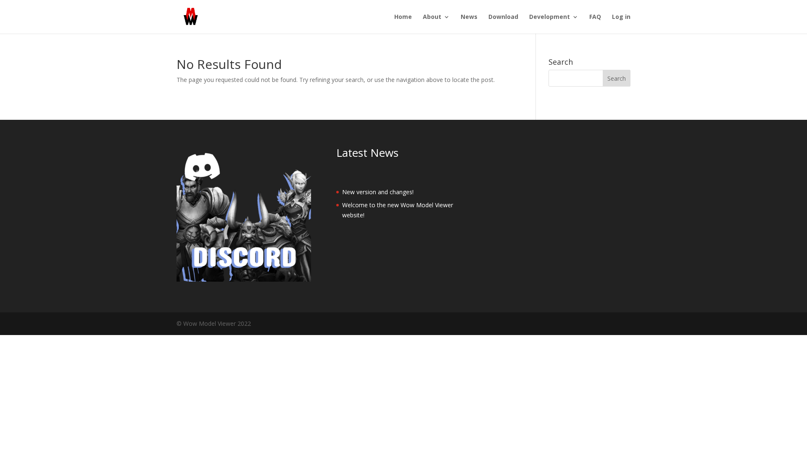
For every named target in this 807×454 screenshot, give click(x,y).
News (469, 17)
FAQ (595, 17)
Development (549, 17)
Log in (621, 17)
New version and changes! (378, 192)
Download (503, 17)
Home (403, 17)
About (432, 17)
